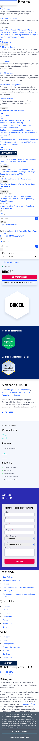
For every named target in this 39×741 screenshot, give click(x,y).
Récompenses (8, 644)
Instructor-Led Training (8, 179)
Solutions (4, 45)
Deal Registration (6, 187)
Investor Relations (6, 206)
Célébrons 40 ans (9, 657)
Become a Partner (18, 184)
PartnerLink (23, 231)
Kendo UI (30, 125)
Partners (4, 181)
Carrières (6, 654)
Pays (6, 542)
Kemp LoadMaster (23, 132)
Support (4, 157)
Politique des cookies (12, 727)
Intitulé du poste (10, 536)
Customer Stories (12, 174)
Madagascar (25, 390)
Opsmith (12, 38)
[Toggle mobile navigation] (1, 249)
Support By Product (7, 159)
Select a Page (8, 257)
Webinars (30, 169)
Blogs (33, 172)
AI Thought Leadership (8, 18)
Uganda (17, 395)
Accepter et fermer (19, 731)
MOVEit (15, 128)
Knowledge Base (24, 172)
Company (4, 191)
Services (3, 164)
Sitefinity (17, 125)
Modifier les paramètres (19, 737)
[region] (19, 726)
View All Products (9, 153)
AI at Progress (5, 9)
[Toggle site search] (1, 238)
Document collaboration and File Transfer (20, 142)
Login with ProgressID (8, 224)
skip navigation (8, 3)
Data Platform (5, 30)
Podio (9, 128)
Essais (5, 610)
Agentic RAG (15, 30)
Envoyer (19, 561)
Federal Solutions (6, 99)
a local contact (10, 674)
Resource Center (14, 169)
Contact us (8, 663)
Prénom (7, 512)
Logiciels (6, 606)
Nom (6, 518)
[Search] (1, 211)
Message (7, 548)
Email (6, 524)
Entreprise (8, 530)
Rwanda (13, 392)
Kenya (17, 390)
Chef (8, 130)
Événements (7, 623)
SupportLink (13, 231)
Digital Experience (7, 73)
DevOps (3, 130)
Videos (2, 172)
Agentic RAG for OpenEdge (17, 32)
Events (2, 174)
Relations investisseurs (11, 647)
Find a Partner (5, 184)
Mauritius (5, 392)
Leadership (19, 196)
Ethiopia (10, 390)
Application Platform (7, 123)
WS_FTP (9, 149)
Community (21, 162)
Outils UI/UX (7, 591)
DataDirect (21, 120)
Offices (9, 208)
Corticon (29, 120)
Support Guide (11, 162)
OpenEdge (20, 123)
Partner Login (30, 184)
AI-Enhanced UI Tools (8, 140)
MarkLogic (4, 120)
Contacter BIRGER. (19, 277)
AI (1, 6)
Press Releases (19, 206)
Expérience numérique (11, 580)
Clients (5, 640)
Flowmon (12, 132)
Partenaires (7, 617)
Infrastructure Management (10, 85)
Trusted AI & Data (6, 111)
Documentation (11, 172)
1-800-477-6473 (6, 236)
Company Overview (7, 196)
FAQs (21, 174)
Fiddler (32, 140)
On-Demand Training (26, 179)
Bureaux (6, 651)
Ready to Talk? (18, 236)
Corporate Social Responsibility (22, 199)
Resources (4, 167)
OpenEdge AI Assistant (22, 35)
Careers (3, 208)
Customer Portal (21, 159)
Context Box (8, 35)
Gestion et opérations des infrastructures (18, 587)
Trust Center (30, 206)
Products (4, 108)
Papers (24, 169)
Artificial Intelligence (7, 47)
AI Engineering (5, 42)
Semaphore (12, 120)
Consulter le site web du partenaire (19, 283)
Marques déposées (30, 704)
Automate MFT (9, 146)
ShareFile (3, 128)
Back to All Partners (11, 262)
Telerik (23, 125)
